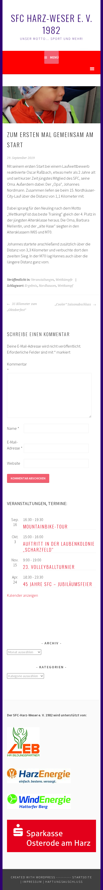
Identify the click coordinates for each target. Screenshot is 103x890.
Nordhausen (47, 286)
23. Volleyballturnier (49, 567)
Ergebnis (31, 286)
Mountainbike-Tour (45, 526)
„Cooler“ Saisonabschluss (73, 304)
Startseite (82, 877)
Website (13, 463)
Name (13, 428)
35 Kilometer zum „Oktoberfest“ (22, 307)
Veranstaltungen (42, 280)
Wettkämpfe (64, 280)
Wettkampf (65, 286)
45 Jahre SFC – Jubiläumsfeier (57, 584)
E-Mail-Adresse (14, 445)
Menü (54, 57)
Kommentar (15, 367)
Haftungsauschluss (64, 882)
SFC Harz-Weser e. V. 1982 (51, 23)
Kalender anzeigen (22, 595)
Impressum (32, 882)
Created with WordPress (33, 877)
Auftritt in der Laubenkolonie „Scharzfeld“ (59, 546)
